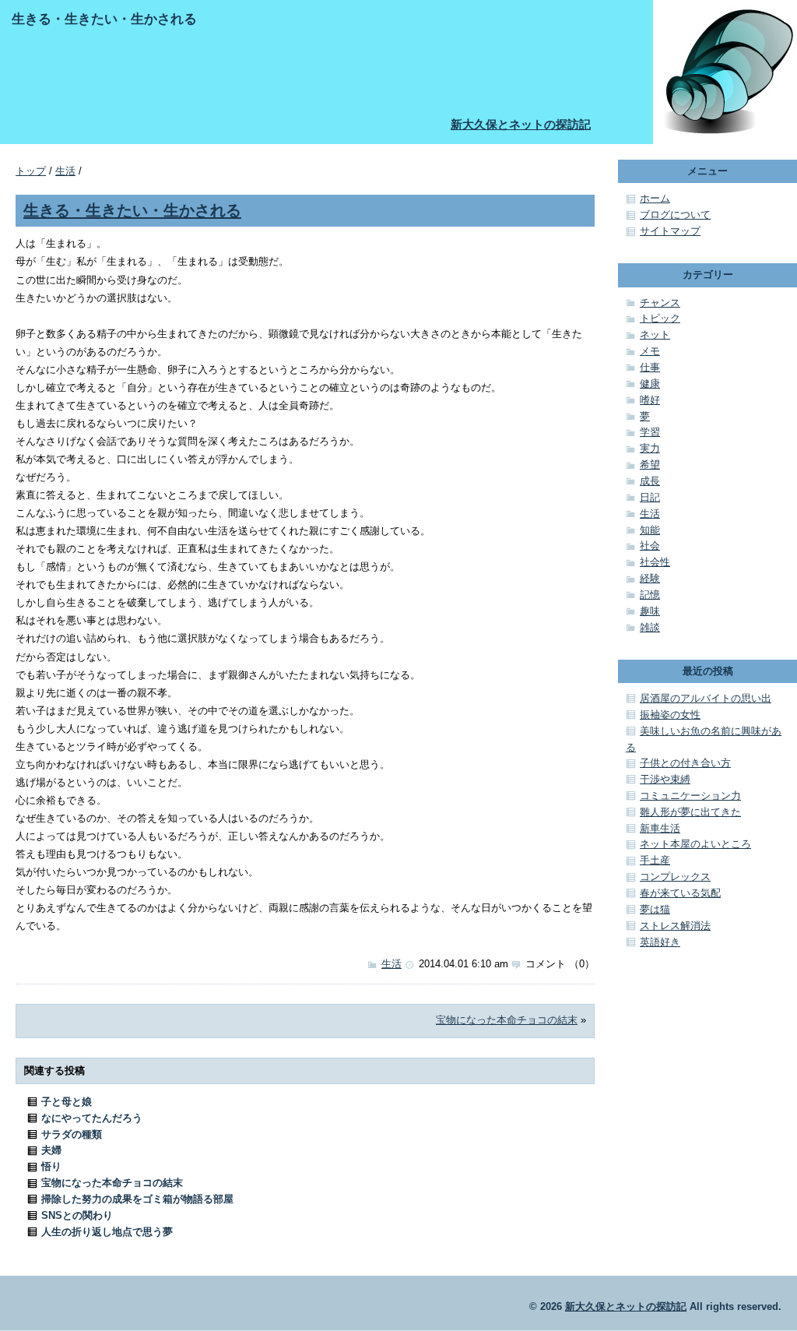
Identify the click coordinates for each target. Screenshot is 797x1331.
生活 (65, 171)
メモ (650, 351)
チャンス (660, 302)
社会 (650, 545)
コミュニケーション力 (690, 795)
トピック (660, 318)
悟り (51, 1166)
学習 (650, 432)
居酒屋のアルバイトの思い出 (705, 698)
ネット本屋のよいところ (695, 844)
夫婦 (51, 1150)
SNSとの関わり (77, 1215)
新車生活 (660, 828)
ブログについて (675, 214)
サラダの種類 (71, 1134)
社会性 (655, 562)
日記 (650, 497)
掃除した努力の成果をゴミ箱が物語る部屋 (137, 1199)
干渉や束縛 (665, 779)
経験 (650, 578)
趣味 (650, 611)
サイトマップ (670, 231)
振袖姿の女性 (670, 714)
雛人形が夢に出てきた (690, 812)
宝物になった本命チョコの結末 (507, 1020)
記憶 (650, 594)
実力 (650, 448)
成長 (650, 481)
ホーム (655, 198)
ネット (655, 334)
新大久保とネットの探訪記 (521, 124)
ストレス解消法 (675, 925)
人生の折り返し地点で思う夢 (107, 1232)
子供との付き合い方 (685, 763)
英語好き (660, 942)
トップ (31, 171)
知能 (650, 530)
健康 (650, 383)
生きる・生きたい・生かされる (132, 210)
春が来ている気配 (680, 893)
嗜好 (650, 400)
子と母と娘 (66, 1101)
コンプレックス (675, 876)
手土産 (655, 860)
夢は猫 (655, 909)
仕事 (650, 367)
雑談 (650, 627)
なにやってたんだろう (91, 1118)
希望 (650, 464)
